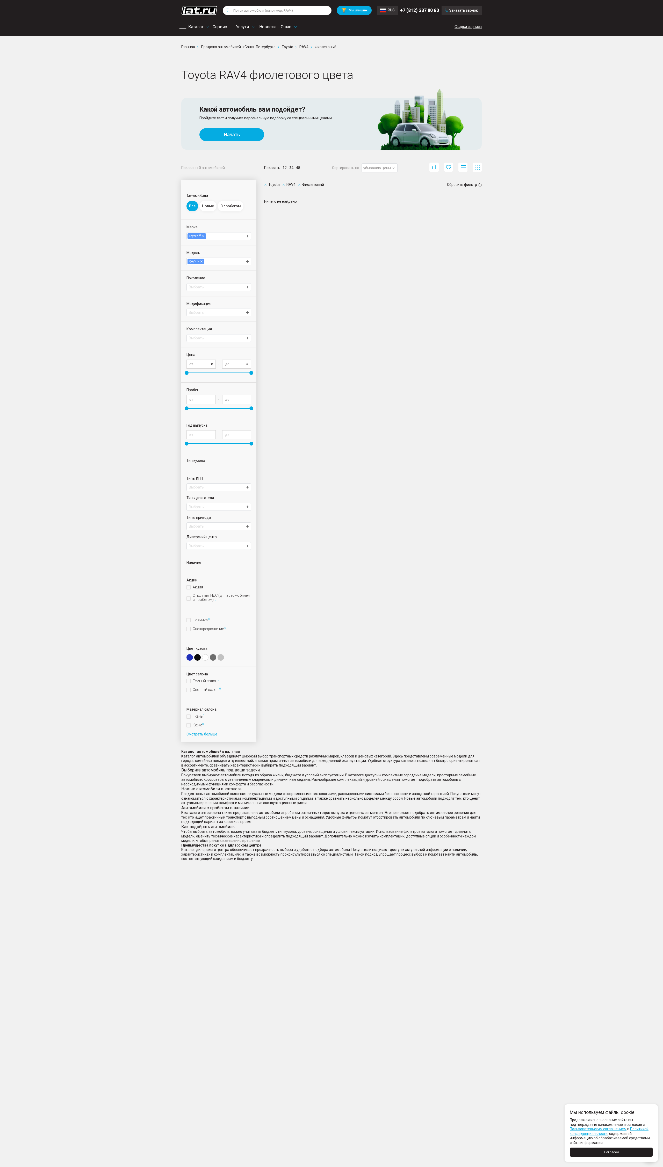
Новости (267, 26)
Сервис (220, 26)
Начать (232, 134)
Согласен (611, 1152)
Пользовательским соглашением (598, 1129)
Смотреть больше (201, 734)
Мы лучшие (354, 10)
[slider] (187, 373)
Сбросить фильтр (462, 185)
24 (291, 168)
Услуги (242, 26)
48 (298, 168)
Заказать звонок (463, 10)
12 (285, 168)
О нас (286, 26)
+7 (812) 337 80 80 (419, 10)
